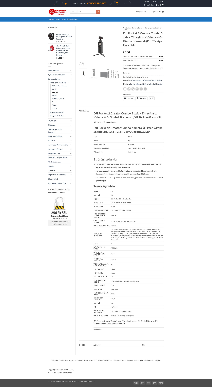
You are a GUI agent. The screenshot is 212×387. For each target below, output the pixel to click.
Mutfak (51, 166)
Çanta (54, 89)
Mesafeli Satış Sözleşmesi (123, 360)
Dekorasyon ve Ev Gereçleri (55, 130)
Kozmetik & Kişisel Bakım (57, 158)
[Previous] (82, 46)
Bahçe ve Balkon (54, 79)
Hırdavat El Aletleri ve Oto (58, 145)
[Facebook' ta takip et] (156, 5)
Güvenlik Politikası (105, 360)
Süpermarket (53, 179)
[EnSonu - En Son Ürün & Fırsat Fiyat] (57, 11)
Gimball (55, 92)
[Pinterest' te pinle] (141, 89)
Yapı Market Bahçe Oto (57, 183)
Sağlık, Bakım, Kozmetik (57, 175)
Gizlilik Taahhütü (90, 360)
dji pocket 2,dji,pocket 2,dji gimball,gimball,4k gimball (145, 84)
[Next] (116, 46)
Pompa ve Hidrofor (56, 116)
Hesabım (147, 2)
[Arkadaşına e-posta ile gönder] (137, 89)
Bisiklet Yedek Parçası (59, 86)
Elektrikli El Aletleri (55, 136)
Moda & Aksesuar (55, 162)
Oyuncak (51, 170)
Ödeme (154, 2)
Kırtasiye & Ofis (54, 153)
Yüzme (54, 108)
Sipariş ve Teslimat (76, 360)
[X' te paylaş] (129, 89)
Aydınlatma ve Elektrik (56, 75)
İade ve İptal (138, 360)
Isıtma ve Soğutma (55, 149)
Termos (54, 105)
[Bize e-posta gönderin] (160, 5)
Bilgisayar (51, 125)
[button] (142, 12)
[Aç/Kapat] (70, 70)
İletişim (157, 360)
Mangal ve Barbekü (56, 112)
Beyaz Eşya (52, 121)
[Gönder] (98, 12)
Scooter (55, 102)
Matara (54, 95)
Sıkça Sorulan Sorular (60, 360)
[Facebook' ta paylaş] (125, 89)
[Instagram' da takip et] (158, 5)
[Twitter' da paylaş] (133, 89)
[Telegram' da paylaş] (145, 89)
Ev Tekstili (52, 140)
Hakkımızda (148, 360)
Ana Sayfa (126, 28)
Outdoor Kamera (58, 99)
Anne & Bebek (53, 70)
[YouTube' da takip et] (163, 5)
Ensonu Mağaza (149, 5)
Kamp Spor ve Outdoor (58, 83)
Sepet (161, 2)
